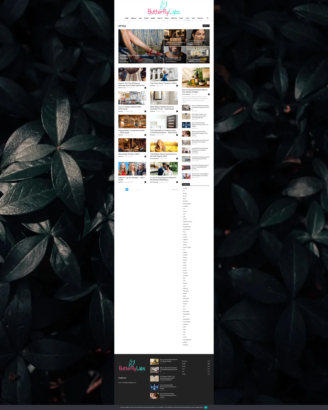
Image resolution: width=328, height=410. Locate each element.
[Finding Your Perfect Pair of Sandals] (141, 49)
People (185, 304)
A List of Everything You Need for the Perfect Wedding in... (163, 179)
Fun (184, 250)
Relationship (186, 314)
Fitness (185, 244)
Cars (140, 18)
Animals (133, 18)
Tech (193, 18)
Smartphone (186, 319)
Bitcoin (185, 196)
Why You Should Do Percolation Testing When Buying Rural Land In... (200, 107)
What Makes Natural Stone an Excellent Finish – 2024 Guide (162, 108)
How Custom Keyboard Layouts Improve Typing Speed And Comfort (200, 167)
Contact (200, 18)
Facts (184, 232)
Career (185, 211)
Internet (185, 273)
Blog (184, 198)
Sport (181, 18)
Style (187, 18)
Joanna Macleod (124, 61)
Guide (184, 262)
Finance (185, 242)
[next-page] (140, 189)
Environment (186, 229)
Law (184, 280)
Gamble (185, 255)
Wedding (185, 345)
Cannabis (185, 206)
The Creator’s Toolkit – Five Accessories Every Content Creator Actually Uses (199, 116)
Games (153, 18)
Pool (184, 309)
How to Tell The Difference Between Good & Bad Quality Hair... (132, 84)
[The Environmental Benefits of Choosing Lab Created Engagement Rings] (198, 37)
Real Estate (186, 311)
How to (185, 270)
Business (185, 201)
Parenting (185, 301)
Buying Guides (187, 203)
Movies (185, 293)
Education (185, 224)
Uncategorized (187, 339)
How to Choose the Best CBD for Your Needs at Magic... (195, 91)
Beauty (185, 193)
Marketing (186, 291)
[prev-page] (119, 189)
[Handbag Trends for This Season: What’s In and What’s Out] (175, 37)
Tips (184, 334)
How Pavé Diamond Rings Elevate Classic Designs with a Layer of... (200, 133)
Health (159, 18)
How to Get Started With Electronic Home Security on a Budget (200, 124)
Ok (206, 407)
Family (185, 234)
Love (184, 286)
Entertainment (187, 227)
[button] (208, 18)
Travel (184, 337)
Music (184, 296)
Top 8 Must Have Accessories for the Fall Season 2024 (163, 155)
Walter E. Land (122, 87)
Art (184, 191)
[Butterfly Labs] (164, 8)
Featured (185, 239)
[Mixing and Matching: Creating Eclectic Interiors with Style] (198, 54)
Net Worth (186, 298)
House (167, 18)
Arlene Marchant (154, 158)
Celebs (146, 18)
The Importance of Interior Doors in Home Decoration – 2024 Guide (163, 131)
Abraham (152, 85)
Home (126, 18)
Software (185, 324)
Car (184, 209)
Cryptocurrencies (187, 221)
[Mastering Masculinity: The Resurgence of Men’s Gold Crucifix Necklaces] (175, 54)
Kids (184, 278)
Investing (185, 275)
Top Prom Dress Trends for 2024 (163, 83)
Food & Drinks (187, 247)
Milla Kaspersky (154, 182)
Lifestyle (174, 18)
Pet (184, 306)
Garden (185, 260)
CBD (184, 216)
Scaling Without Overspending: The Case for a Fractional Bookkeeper (200, 150)
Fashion (185, 237)
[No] (326, 407)
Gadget (185, 252)
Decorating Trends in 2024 (128, 154)
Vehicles (185, 342)
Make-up (185, 288)
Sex (184, 316)
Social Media (186, 322)
